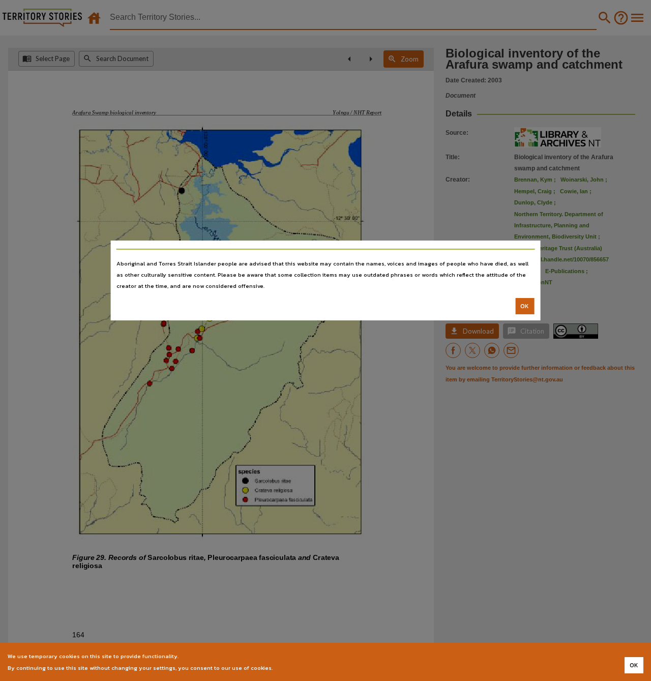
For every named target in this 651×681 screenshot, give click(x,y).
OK (524, 306)
